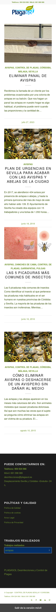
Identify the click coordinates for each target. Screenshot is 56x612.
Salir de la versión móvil (28, 607)
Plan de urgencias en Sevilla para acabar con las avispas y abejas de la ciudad (28, 175)
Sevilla (33, 71)
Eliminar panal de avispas (28, 77)
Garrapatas (28, 268)
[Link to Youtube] (40, 600)
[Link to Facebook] (36, 600)
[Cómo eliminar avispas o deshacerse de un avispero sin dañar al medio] (28, 347)
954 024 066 (24, 2)
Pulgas (40, 268)
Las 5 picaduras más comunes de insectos (28, 274)
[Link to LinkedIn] (45, 600)
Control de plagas (27, 67)
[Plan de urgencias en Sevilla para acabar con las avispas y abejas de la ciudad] (28, 144)
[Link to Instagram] (49, 600)
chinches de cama (25, 264)
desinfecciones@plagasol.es (18, 477)
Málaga (22, 71)
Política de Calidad (12, 507)
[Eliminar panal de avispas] (28, 43)
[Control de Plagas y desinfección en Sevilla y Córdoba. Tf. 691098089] (23, 10)
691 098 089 (39, 2)
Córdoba (45, 67)
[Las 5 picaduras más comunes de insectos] (28, 243)
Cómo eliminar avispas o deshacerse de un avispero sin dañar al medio (28, 382)
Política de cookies (12, 512)
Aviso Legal (9, 517)
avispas (9, 67)
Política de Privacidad (13, 522)
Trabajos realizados (14, 545)
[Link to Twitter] (31, 600)
